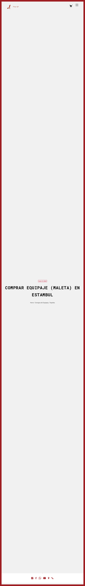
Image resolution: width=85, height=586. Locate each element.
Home (32, 303)
